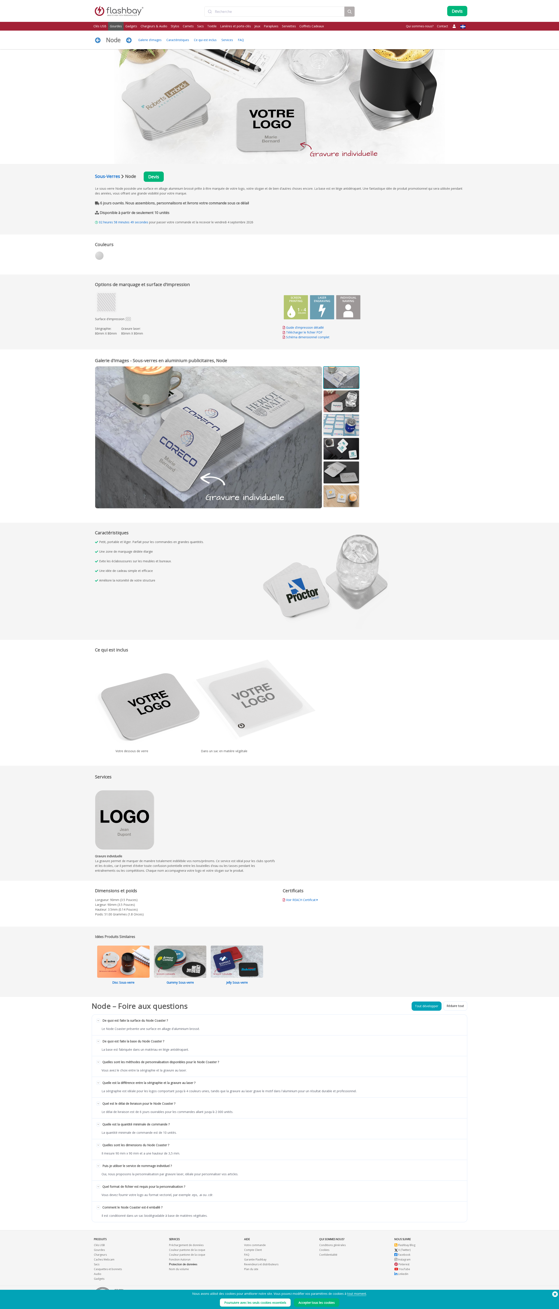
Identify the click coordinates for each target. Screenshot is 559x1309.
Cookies (324, 1250)
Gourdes (116, 26)
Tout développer (426, 1006)
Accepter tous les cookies (316, 1302)
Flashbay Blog (406, 1245)
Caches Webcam (104, 1259)
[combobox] (274, 12)
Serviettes (289, 26)
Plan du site (251, 1269)
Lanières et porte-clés (235, 26)
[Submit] (210, 11)
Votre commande (255, 1245)
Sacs (200, 26)
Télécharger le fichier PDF (304, 332)
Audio (97, 1274)
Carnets (188, 26)
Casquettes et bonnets (108, 1269)
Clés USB (99, 26)
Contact (442, 26)
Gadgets (131, 26)
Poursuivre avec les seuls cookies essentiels (255, 1302)
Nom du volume (179, 1269)
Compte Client (253, 1250)
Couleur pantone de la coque (187, 1250)
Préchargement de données (186, 1245)
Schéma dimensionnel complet (308, 337)
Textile (212, 26)
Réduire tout (455, 1006)
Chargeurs (100, 1255)
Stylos (175, 26)
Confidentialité (328, 1255)
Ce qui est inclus (205, 40)
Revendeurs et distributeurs (261, 1264)
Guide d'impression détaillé (305, 327)
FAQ (241, 40)
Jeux (257, 26)
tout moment (356, 1294)
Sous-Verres (107, 176)
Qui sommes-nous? (419, 26)
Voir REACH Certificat (301, 900)
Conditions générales (332, 1245)
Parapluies (271, 26)
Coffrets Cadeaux (311, 26)
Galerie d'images (150, 40)
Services (227, 40)
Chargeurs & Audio (154, 26)
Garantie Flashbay (255, 1259)
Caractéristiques (177, 40)
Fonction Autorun (179, 1259)
